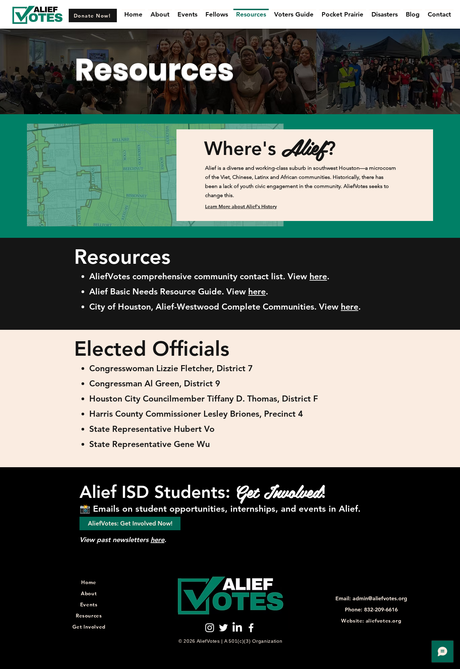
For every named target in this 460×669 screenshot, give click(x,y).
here (318, 276)
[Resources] (251, 9)
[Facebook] (251, 628)
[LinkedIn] (237, 628)
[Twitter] (223, 628)
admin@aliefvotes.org (380, 598)
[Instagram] (210, 628)
